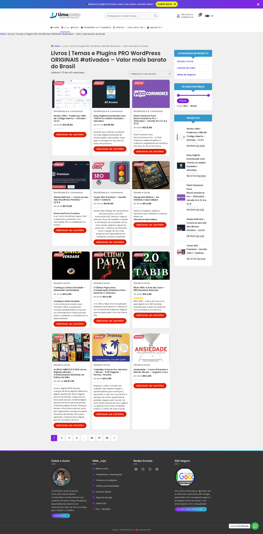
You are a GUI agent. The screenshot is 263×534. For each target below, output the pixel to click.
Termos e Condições (106, 480)
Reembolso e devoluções (109, 474)
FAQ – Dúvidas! (102, 509)
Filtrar (183, 100)
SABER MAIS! (165, 4)
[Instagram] (143, 469)
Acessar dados (103, 491)
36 (91, 437)
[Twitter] (150, 469)
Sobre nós (101, 503)
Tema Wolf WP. (145, 530)
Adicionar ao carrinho (70, 134)
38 (106, 437)
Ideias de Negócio (186, 74)
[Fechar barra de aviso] (258, 4)
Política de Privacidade (107, 486)
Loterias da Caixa (186, 67)
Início (3, 34)
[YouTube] (136, 469)
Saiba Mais (59, 515)
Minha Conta (101, 468)
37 (99, 437)
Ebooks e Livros (185, 61)
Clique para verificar (189, 509)
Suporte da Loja (104, 497)
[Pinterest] (157, 469)
